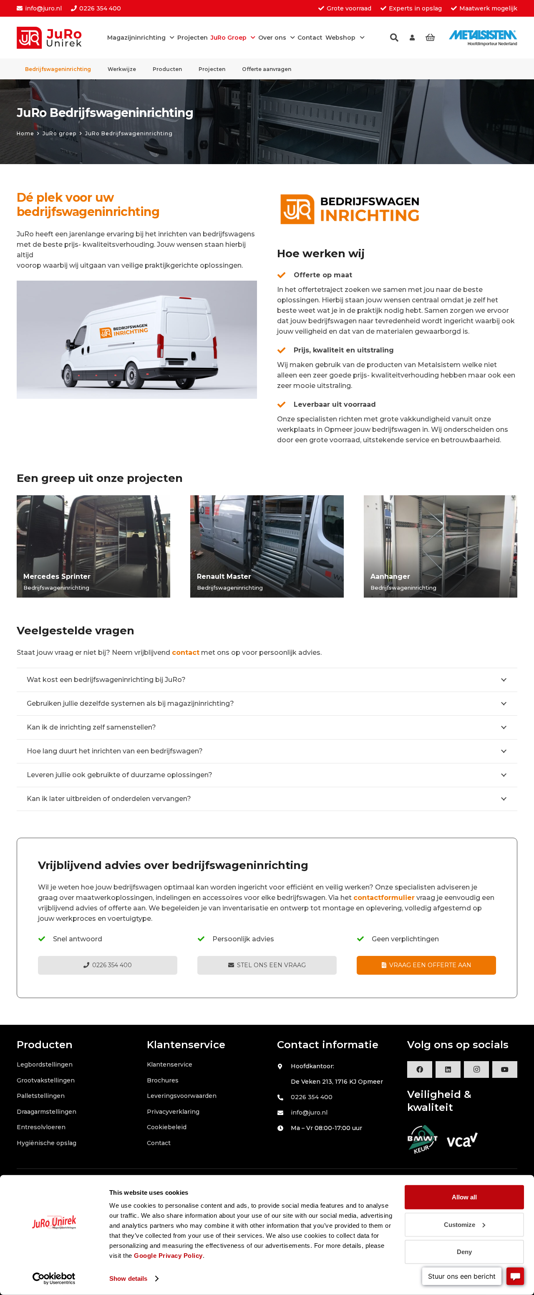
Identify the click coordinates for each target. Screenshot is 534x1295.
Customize (459, 1224)
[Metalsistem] (483, 37)
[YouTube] (504, 1069)
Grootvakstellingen (46, 1080)
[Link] (412, 37)
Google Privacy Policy (168, 1255)
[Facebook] (419, 1069)
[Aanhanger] (440, 546)
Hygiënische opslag (46, 1143)
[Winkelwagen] (430, 37)
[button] (394, 37)
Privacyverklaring (173, 1111)
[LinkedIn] (448, 1069)
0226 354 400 (311, 1097)
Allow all (464, 1197)
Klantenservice (169, 1064)
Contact (159, 1143)
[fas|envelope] (284, 1113)
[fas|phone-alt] (284, 1097)
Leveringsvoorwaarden (182, 1096)
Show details (128, 1278)
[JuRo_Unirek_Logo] (53, 37)
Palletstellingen (41, 1096)
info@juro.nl (309, 1112)
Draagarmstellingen (46, 1111)
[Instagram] (476, 1069)
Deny (464, 1251)
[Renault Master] (267, 546)
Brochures (163, 1080)
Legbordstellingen (45, 1064)
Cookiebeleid (166, 1127)
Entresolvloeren (41, 1127)
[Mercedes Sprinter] (93, 546)
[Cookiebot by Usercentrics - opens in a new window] (54, 1278)
